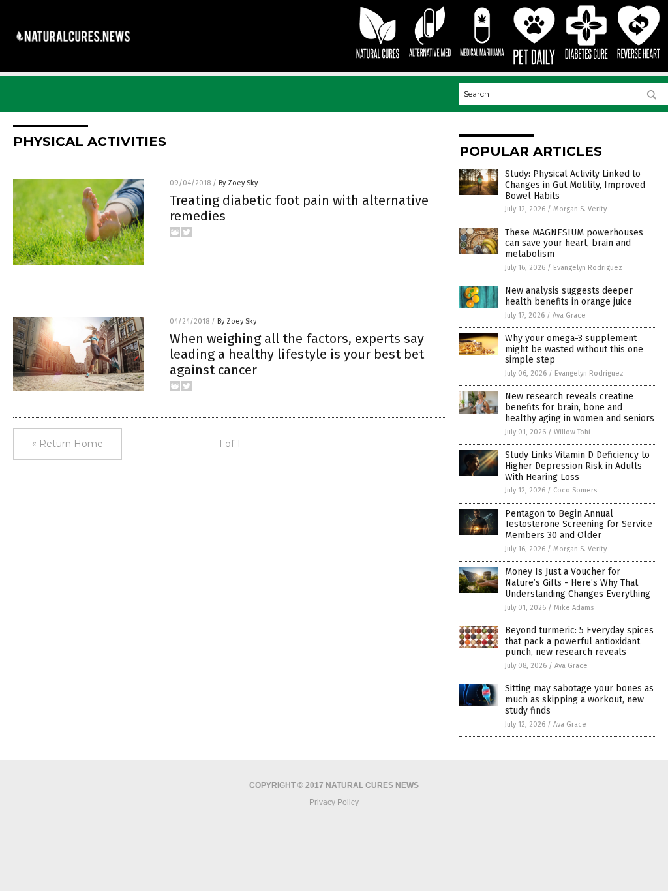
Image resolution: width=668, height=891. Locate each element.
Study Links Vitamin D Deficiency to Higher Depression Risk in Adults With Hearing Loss (577, 466)
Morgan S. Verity (580, 209)
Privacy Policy (334, 802)
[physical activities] (73, 47)
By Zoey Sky (238, 183)
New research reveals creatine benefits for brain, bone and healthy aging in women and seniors (579, 407)
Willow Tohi (572, 432)
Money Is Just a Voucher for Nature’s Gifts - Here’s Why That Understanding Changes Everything (577, 582)
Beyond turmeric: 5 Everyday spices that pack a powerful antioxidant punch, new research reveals (579, 641)
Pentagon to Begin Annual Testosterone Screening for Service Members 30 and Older (578, 524)
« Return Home (67, 443)
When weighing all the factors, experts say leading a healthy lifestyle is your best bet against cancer (297, 354)
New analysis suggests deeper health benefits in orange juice (569, 296)
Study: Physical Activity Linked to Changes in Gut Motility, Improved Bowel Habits (575, 185)
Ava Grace (569, 315)
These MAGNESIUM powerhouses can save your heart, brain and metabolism (574, 243)
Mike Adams (574, 607)
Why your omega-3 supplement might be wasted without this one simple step (574, 349)
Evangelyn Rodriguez (587, 268)
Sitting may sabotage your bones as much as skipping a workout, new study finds (579, 699)
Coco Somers (575, 490)
